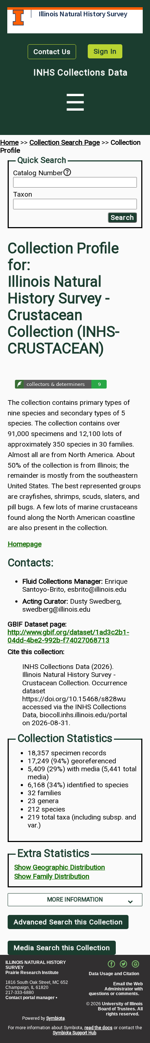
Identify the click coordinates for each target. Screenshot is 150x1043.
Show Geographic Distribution (59, 867)
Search (122, 217)
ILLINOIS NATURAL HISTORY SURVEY (35, 965)
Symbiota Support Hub (74, 1032)
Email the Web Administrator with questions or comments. (116, 989)
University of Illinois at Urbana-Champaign (18, 17)
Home (9, 142)
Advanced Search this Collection (68, 922)
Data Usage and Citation (114, 973)
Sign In (105, 51)
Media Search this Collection (61, 948)
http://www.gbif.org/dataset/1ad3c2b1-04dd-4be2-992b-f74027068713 (68, 636)
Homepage (25, 544)
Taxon (22, 194)
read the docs (98, 1027)
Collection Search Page (64, 142)
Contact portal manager (30, 997)
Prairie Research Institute (32, 972)
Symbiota (55, 1018)
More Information (75, 899)
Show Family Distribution (51, 876)
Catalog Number (38, 173)
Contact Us (52, 52)
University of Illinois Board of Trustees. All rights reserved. (120, 1009)
